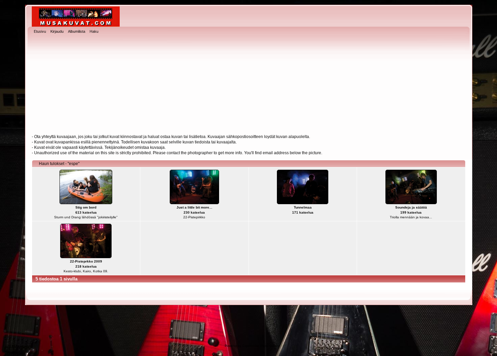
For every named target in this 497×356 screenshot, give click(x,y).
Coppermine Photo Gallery (260, 346)
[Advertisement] (248, 84)
